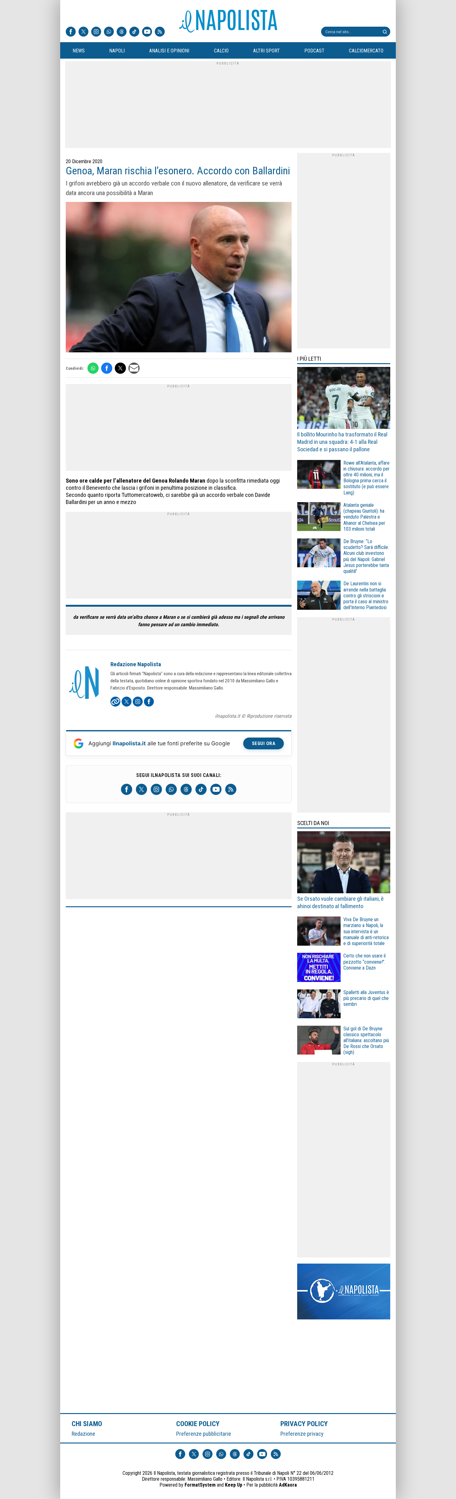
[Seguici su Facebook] (71, 32)
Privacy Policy (304, 1424)
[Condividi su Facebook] (106, 368)
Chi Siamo (87, 1424)
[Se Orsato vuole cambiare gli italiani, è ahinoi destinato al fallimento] (343, 863)
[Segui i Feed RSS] (160, 32)
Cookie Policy (198, 1424)
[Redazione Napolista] (84, 683)
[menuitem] (78, 51)
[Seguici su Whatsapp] (109, 32)
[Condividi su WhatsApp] (93, 368)
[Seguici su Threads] (122, 32)
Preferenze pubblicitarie (203, 1433)
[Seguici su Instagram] (96, 32)
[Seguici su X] (83, 32)
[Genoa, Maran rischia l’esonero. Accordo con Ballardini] (179, 278)
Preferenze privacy (302, 1433)
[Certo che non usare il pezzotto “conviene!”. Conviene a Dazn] (319, 968)
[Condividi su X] (120, 368)
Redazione (83, 1433)
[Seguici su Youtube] (147, 32)
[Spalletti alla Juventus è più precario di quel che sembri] (319, 1004)
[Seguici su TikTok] (134, 32)
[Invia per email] (134, 368)
